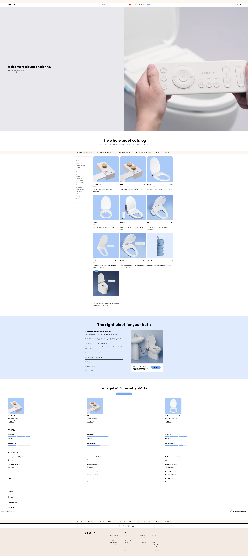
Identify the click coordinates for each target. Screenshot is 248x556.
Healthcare (142, 540)
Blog (153, 540)
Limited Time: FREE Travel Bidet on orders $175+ (124, 1)
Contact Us (142, 535)
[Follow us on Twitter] (124, 526)
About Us (154, 535)
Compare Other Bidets (239, 511)
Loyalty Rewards (113, 542)
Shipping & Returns (129, 540)
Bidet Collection (155, 544)
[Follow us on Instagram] (115, 526)
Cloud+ (95, 260)
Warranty (127, 542)
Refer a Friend (113, 544)
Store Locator (143, 542)
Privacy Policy (142, 550)
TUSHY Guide (12, 430)
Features (79, 169)
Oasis (95, 222)
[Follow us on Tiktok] (119, 526)
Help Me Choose (143, 4)
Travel (149, 260)
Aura (122, 260)
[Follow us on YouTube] (133, 526)
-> (102, 550)
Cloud (149, 222)
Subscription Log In (114, 535)
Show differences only (9, 511)
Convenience (12, 502)
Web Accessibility (113, 550)
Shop (11, 421)
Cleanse (11, 492)
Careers (153, 542)
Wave (149, 184)
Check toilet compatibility (13, 418)
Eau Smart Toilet (124, 4)
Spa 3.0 (122, 184)
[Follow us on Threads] (128, 526)
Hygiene (11, 497)
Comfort (11, 508)
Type (78, 158)
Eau (94, 299)
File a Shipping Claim (114, 540)
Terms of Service (128, 550)
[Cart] (239, 4)
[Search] (237, 4)
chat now (156, 367)
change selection (123, 394)
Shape (78, 193)
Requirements (13, 453)
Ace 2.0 (122, 222)
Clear (78, 200)
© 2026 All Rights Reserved (157, 550)
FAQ (126, 535)
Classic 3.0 (97, 184)
